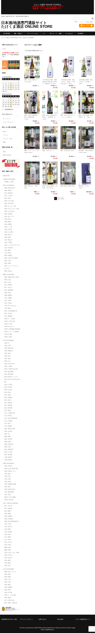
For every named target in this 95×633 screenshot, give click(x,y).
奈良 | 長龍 (7, 494)
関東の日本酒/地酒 (8, 274)
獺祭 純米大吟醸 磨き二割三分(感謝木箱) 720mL (31, 117)
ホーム (3, 37)
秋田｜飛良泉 (8, 214)
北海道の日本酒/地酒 (9, 179)
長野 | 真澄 (7, 353)
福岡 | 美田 (7, 574)
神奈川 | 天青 (8, 324)
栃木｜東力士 (8, 287)
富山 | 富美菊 (8, 408)
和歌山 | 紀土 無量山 (10, 497)
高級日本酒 (6, 175)
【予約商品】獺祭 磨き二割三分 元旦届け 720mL (86, 81)
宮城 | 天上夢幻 (8, 232)
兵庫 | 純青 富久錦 (9, 489)
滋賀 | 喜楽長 (8, 466)
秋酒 (4, 151)
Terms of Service (67, 627)
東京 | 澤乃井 (8, 313)
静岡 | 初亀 (7, 441)
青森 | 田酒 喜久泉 (9, 188)
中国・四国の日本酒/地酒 (26, 37)
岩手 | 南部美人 (8, 193)
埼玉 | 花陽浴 (8, 298)
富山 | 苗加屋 (8, 405)
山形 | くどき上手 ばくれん (12, 245)
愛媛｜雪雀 (7, 550)
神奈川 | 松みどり (9, 326)
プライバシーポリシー (26, 619)
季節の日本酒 (7, 155)
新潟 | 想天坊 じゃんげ (11, 376)
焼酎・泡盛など (18, 33)
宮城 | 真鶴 (7, 237)
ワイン (44, 33)
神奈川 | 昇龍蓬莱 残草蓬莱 (12, 329)
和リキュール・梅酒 (56, 33)
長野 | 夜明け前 (8, 348)
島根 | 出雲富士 (8, 518)
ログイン (82, 22)
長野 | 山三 (7, 361)
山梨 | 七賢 (7, 345)
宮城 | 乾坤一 (8, 219)
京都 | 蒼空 (7, 473)
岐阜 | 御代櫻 (8, 454)
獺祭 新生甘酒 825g (67, 150)
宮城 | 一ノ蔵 (8, 227)
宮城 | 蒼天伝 (8, 234)
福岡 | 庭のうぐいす (10, 571)
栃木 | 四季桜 (8, 285)
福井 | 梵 (6, 434)
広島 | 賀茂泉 (8, 531)
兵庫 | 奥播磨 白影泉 (10, 484)
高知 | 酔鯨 (7, 563)
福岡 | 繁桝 (7, 577)
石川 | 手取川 (8, 415)
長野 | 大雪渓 (8, 366)
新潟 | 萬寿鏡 (8, 397)
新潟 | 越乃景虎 (8, 374)
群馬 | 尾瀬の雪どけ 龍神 (11, 277)
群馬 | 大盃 (7, 279)
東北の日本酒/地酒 (8, 185)
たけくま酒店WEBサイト (83, 619)
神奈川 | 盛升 (8, 337)
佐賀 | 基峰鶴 (8, 587)
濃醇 (4, 142)
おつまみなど (69, 33)
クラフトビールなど (32, 33)
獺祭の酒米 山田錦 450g (67, 186)
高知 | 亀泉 (7, 560)
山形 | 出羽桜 (8, 242)
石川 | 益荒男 (8, 426)
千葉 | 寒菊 (7, 308)
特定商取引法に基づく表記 (9, 619)
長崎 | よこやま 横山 (10, 595)
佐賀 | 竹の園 (8, 592)
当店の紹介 (60, 619)
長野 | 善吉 (7, 358)
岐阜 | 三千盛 (8, 452)
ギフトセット (7, 118)
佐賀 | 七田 (7, 579)
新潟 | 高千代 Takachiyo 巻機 (12, 381)
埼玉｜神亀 (7, 300)
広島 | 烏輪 (7, 534)
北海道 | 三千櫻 (8, 181)
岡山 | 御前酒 (8, 508)
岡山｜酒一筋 (8, 506)
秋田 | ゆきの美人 (9, 211)
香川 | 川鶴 (7, 544)
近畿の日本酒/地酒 (8, 463)
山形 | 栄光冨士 (8, 247)
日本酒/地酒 (6, 33)
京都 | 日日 (7, 476)
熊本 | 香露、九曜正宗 (10, 603)
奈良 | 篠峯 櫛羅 (9, 492)
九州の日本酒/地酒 (8, 569)
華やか (5, 131)
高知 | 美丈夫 (8, 557)
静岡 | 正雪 (7, 447)
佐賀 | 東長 (7, 590)
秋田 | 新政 (7, 198)
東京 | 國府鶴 (8, 316)
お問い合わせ (42, 619)
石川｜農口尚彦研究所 (10, 418)
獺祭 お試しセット (48, 150)
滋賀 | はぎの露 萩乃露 (11, 468)
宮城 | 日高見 (8, 229)
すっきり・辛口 (7, 138)
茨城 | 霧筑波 (8, 295)
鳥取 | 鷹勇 (7, 513)
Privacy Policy (55, 627)
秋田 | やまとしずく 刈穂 (11, 208)
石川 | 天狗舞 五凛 (9, 413)
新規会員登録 (89, 22)
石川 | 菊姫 (7, 410)
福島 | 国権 (7, 263)
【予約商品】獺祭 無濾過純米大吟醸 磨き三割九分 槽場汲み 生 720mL (49, 81)
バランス (5, 135)
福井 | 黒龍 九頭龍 (9, 428)
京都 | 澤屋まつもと (10, 471)
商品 (7, 37)
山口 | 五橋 (7, 539)
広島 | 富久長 (8, 526)
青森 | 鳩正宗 (8, 190)
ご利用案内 (80, 33)
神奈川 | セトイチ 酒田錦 (11, 331)
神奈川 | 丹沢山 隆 (9, 321)
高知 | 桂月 (7, 565)
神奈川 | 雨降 (8, 334)
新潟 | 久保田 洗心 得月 (11, 369)
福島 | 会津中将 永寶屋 (11, 258)
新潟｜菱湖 (7, 395)
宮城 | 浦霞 (7, 221)
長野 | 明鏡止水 (8, 350)
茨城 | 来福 (7, 292)
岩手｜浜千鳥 (8, 195)
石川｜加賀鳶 (8, 421)
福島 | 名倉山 (8, 271)
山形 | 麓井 (7, 250)
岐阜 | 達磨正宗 (8, 449)
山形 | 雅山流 (8, 240)
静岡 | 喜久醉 (8, 439)
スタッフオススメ (8, 122)
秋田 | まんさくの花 (10, 206)
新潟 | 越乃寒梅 (8, 371)
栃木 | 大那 (7, 282)
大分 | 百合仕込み (9, 600)
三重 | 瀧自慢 (8, 460)
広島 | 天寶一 (8, 524)
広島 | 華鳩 (7, 529)
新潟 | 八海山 (8, 389)
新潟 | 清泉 (7, 392)
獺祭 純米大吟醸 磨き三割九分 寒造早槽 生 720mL (49, 117)
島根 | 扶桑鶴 (8, 516)
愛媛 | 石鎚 (7, 547)
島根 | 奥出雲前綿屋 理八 (11, 521)
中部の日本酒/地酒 (8, 340)
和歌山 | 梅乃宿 (8, 499)
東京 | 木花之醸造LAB (10, 311)
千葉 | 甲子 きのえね (10, 305)
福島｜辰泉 (7, 260)
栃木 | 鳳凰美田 (8, 290)
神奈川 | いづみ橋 (9, 318)
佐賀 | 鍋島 (7, 584)
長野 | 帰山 (7, 356)
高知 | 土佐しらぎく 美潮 (11, 552)
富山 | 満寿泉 (8, 402)
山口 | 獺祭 (7, 537)
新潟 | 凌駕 (7, 400)
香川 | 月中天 (8, 542)
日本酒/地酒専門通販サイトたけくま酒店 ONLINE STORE (27, 24)
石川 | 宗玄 (7, 423)
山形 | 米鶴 (7, 253)
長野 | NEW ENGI (9, 363)
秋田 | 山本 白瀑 (9, 201)
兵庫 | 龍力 (7, 486)
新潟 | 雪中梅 (8, 387)
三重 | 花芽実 (8, 457)
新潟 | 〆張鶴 (8, 384)
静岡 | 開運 (7, 436)
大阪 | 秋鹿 (7, 481)
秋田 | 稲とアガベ (9, 216)
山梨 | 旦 (6, 343)
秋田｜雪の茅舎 (8, 203)
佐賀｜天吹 (7, 582)
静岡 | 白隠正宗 (8, 444)
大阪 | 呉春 (7, 479)
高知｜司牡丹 (8, 555)
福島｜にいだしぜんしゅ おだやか (11, 267)
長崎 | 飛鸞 (7, 597)
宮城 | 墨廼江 (8, 224)
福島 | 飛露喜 (8, 255)
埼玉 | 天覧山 (8, 303)
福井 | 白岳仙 (8, 431)
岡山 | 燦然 (7, 511)
